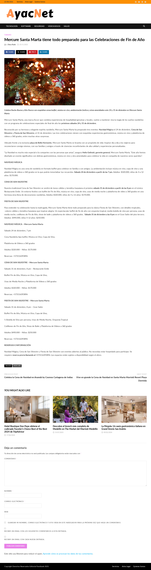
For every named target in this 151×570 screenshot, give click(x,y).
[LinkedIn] (142, 2)
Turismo (7, 35)
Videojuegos (54, 26)
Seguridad (39, 26)
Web (6, 512)
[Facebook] (136, 2)
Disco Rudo (12, 44)
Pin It (34, 52)
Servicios (20, 2)
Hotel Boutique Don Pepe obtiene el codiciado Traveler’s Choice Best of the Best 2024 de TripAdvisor (25, 429)
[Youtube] (139, 2)
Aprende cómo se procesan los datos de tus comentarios (68, 554)
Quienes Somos (40, 2)
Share (10, 52)
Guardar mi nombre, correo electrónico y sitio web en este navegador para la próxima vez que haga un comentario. (64, 523)
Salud (67, 26)
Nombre (8, 491)
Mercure (17, 366)
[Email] (145, 2)
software (26, 26)
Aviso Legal (28, 2)
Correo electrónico (14, 501)
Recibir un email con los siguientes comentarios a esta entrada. (35, 531)
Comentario (10, 459)
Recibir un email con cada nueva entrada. (24, 539)
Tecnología (12, 26)
